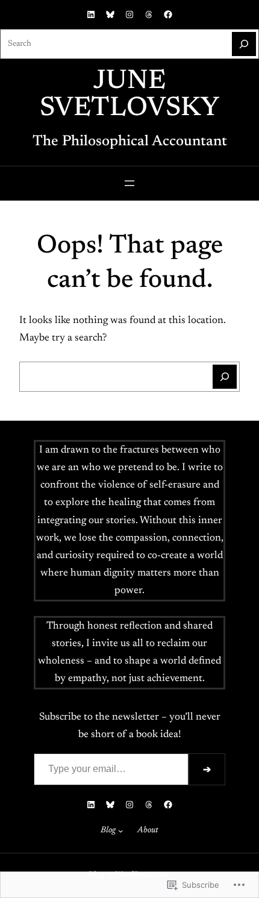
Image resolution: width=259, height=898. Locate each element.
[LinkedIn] (91, 14)
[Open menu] (129, 183)
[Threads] (149, 14)
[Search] (244, 44)
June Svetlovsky (129, 95)
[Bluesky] (110, 14)
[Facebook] (168, 14)
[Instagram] (129, 14)
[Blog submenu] (120, 831)
